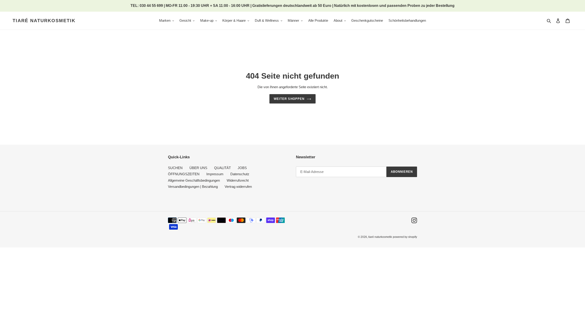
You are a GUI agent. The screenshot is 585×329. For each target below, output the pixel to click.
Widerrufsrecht (238, 180)
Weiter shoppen (289, 99)
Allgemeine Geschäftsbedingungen (194, 180)
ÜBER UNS (198, 168)
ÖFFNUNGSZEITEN (183, 174)
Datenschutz (239, 174)
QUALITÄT (222, 168)
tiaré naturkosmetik (44, 20)
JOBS (242, 168)
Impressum (214, 174)
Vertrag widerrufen (238, 186)
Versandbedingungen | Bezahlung (193, 186)
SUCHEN (175, 168)
